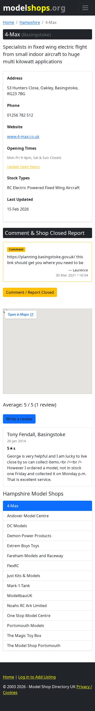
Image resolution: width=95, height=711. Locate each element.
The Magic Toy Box (24, 635)
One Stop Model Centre (28, 615)
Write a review (19, 419)
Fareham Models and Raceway (35, 555)
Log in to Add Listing (37, 677)
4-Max (12, 505)
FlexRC (13, 565)
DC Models (17, 525)
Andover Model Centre (28, 515)
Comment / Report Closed (30, 292)
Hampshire (29, 22)
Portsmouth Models (25, 625)
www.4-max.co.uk (23, 136)
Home (8, 22)
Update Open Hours (23, 166)
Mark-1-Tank (18, 585)
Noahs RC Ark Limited (27, 605)
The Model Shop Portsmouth (33, 645)
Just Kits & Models (23, 575)
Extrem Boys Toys (23, 545)
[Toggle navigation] (85, 8)
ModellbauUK (19, 595)
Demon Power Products (29, 535)
